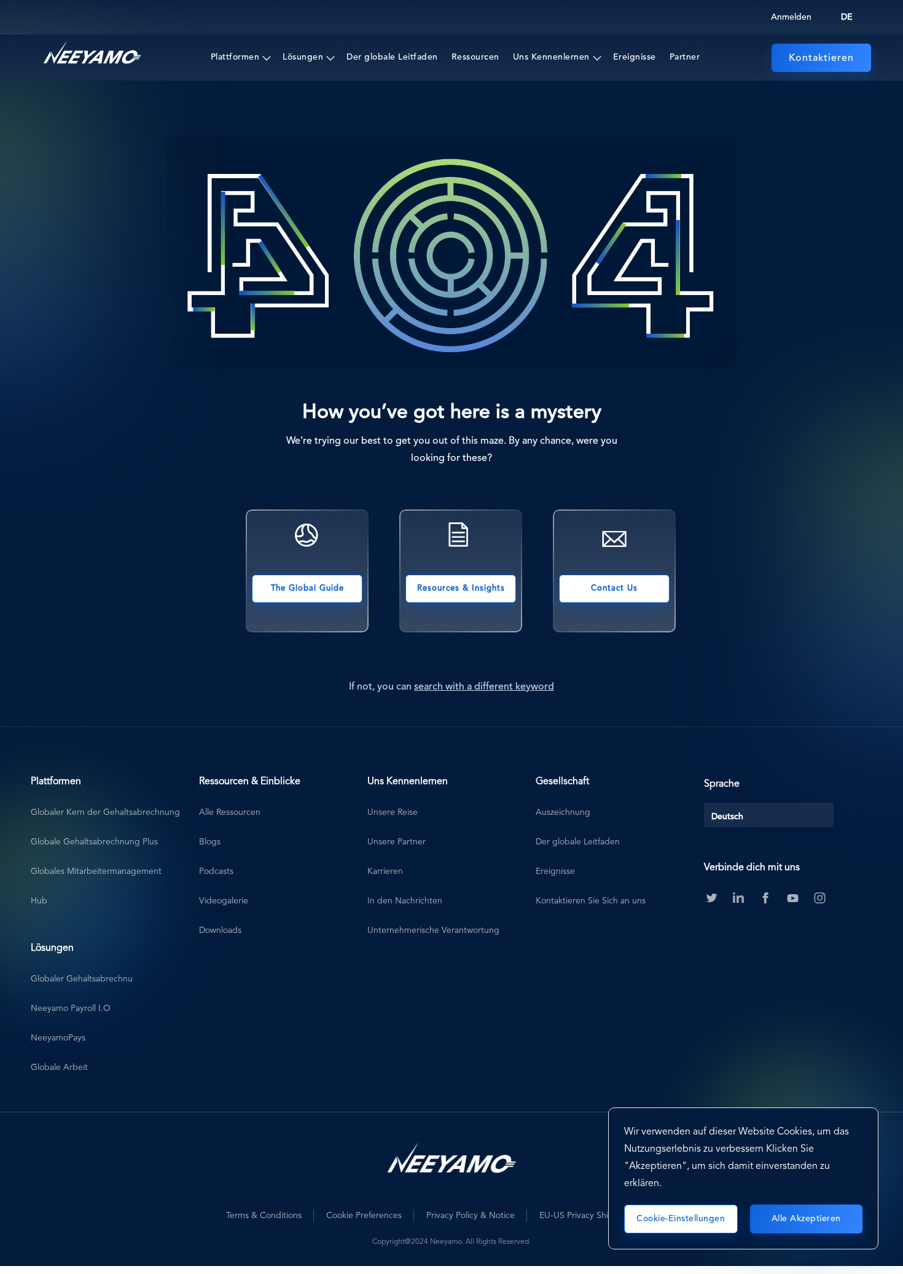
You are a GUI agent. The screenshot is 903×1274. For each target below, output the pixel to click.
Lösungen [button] (303, 57)
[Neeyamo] (92, 53)
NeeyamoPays (58, 1038)
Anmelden (791, 17)
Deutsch (727, 816)
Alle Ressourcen (229, 812)
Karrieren (385, 871)
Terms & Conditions (264, 1215)
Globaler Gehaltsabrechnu (82, 979)
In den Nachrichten (404, 901)
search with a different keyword (484, 687)
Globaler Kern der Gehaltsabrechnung (105, 812)
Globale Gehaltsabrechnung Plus (94, 842)
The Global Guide (307, 588)
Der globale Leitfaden (392, 57)
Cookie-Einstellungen (680, 1218)
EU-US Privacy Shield (579, 1215)
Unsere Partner (396, 842)
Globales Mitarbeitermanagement (96, 871)
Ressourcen (475, 57)
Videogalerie (223, 901)
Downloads (220, 930)
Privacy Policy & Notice (470, 1215)
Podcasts (216, 871)
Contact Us (614, 588)
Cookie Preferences (364, 1215)
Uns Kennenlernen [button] (551, 57)
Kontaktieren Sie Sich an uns (591, 901)
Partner (685, 57)
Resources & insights (461, 588)
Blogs (210, 842)
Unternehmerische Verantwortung (433, 930)
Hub (39, 901)
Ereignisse (634, 57)
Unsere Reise (392, 812)
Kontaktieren (821, 58)
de (847, 17)
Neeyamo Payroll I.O (71, 1008)
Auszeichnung (563, 812)
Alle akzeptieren (806, 1218)
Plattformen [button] (235, 57)
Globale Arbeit (59, 1067)
